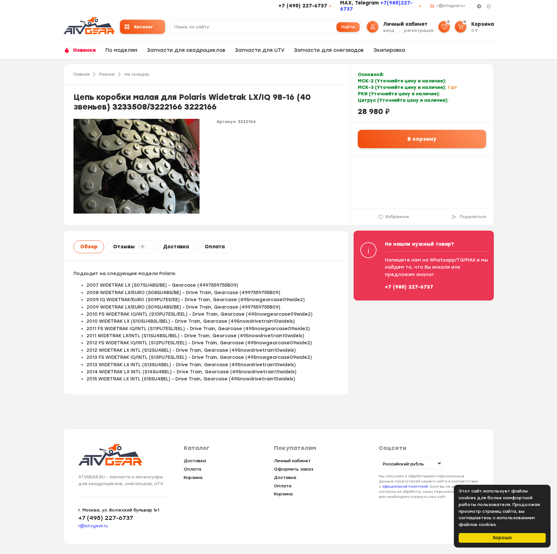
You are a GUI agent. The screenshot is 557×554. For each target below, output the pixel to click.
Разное (107, 74)
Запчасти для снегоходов (329, 50)
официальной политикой (405, 486)
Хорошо (502, 537)
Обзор (88, 247)
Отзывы (128, 247)
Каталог (143, 26)
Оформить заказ (293, 469)
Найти (348, 26)
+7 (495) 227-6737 (302, 6)
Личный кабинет (292, 460)
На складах (136, 74)
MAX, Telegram (360, 3)
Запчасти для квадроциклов (186, 50)
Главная (81, 74)
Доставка (176, 247)
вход (389, 30)
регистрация (419, 30)
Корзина (193, 477)
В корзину (421, 139)
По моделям (121, 50)
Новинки (84, 50)
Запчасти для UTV (259, 50)
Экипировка (389, 50)
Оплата (215, 247)
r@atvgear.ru (451, 6)
